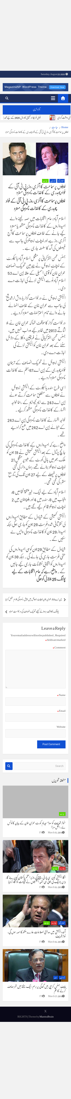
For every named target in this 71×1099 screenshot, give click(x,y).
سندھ (55, 978)
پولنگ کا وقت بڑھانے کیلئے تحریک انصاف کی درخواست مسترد (34, 611)
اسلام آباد (61, 181)
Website (61, 727)
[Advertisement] (35, 35)
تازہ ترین (52, 181)
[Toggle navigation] (53, 98)
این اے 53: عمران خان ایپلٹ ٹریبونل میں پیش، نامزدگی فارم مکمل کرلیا (33, 599)
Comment (59, 647)
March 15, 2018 (55, 832)
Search (9, 766)
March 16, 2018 (55, 887)
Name (61, 695)
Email (61, 711)
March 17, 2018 (55, 996)
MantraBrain (47, 1017)
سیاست (45, 181)
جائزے (62, 868)
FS (40, 832)
